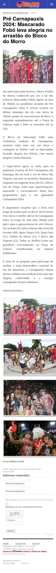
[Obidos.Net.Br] (28, 4)
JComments (49, 534)
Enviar (10, 531)
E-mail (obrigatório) (15, 491)
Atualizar (11, 520)
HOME (6, 543)
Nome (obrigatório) (15, 483)
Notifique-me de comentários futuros (24, 507)
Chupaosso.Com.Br (26, 548)
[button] (6, 66)
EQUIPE (36, 543)
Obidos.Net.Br (11, 548)
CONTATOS (21, 543)
